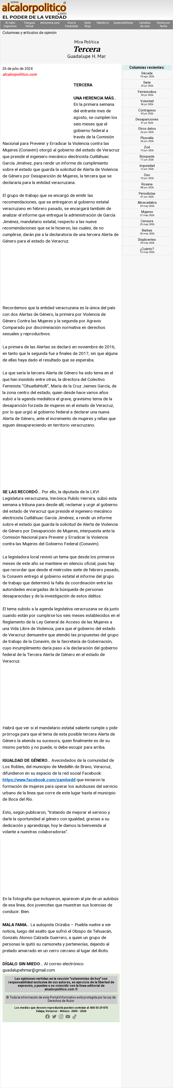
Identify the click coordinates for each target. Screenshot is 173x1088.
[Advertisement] (36, 110)
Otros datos (147, 129)
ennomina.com (50, 22)
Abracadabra (147, 203)
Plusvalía (147, 138)
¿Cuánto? (147, 249)
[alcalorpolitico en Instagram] (61, 1016)
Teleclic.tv (102, 22)
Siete (147, 82)
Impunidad (147, 166)
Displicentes (147, 240)
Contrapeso (147, 110)
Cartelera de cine (144, 24)
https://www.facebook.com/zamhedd (38, 779)
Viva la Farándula (71, 24)
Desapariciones (147, 119)
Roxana (147, 184)
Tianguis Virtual (29, 24)
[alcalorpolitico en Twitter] (54, 1016)
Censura (147, 221)
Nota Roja (87, 24)
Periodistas (147, 193)
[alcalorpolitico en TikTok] (74, 1016)
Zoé (147, 147)
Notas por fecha (163, 24)
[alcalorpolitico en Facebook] (47, 1016)
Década (147, 73)
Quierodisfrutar (123, 22)
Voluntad (147, 101)
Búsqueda (147, 156)
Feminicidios (147, 92)
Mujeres (147, 212)
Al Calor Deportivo (10, 24)
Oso (147, 175)
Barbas (147, 230)
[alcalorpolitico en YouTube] (68, 1016)
